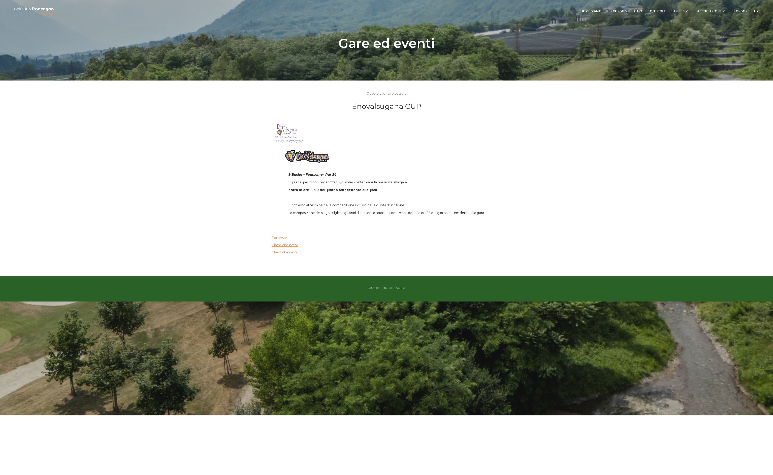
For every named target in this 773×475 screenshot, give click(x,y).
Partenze (279, 238)
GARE (638, 11)
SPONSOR (740, 11)
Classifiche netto (285, 245)
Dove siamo (591, 11)
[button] (618, 11)
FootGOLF (657, 11)
